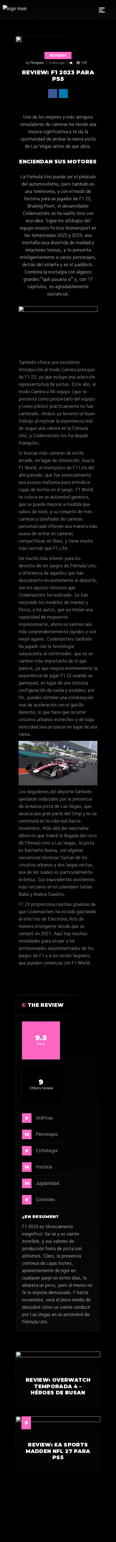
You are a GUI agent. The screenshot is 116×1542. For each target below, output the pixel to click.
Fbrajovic (37, 63)
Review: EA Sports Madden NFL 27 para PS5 (58, 1451)
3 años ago (56, 63)
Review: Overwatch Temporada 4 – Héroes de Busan (58, 1386)
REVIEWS (58, 55)
